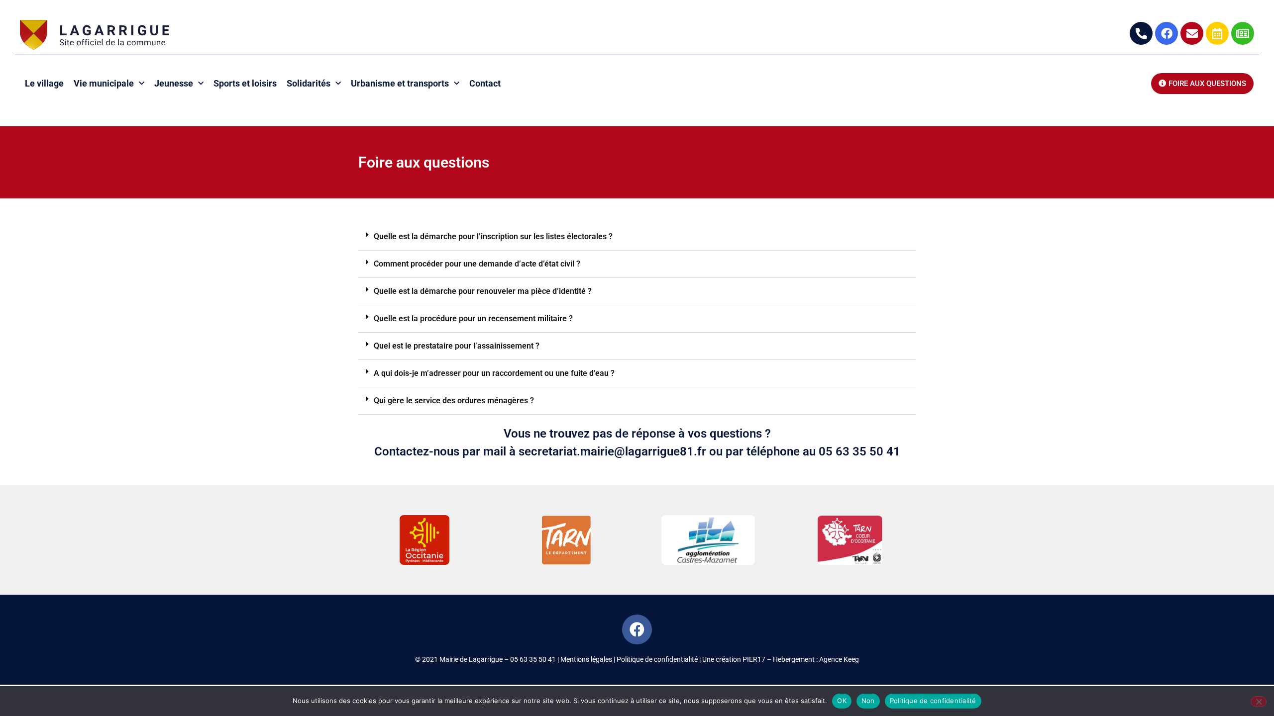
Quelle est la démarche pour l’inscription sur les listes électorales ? (493, 236)
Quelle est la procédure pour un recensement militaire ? (473, 318)
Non (868, 701)
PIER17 (754, 659)
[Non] (1259, 701)
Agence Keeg (839, 659)
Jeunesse (173, 83)
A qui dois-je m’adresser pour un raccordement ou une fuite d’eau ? (494, 373)
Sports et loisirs (245, 83)
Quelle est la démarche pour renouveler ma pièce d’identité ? (483, 291)
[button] (637, 237)
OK (842, 701)
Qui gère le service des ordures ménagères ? (454, 400)
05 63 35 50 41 (533, 659)
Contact (485, 83)
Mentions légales (586, 659)
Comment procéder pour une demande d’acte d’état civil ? (477, 263)
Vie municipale (104, 83)
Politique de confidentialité (657, 659)
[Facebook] (637, 629)
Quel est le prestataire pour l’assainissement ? (456, 346)
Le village (44, 83)
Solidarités (308, 83)
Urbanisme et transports (400, 83)
